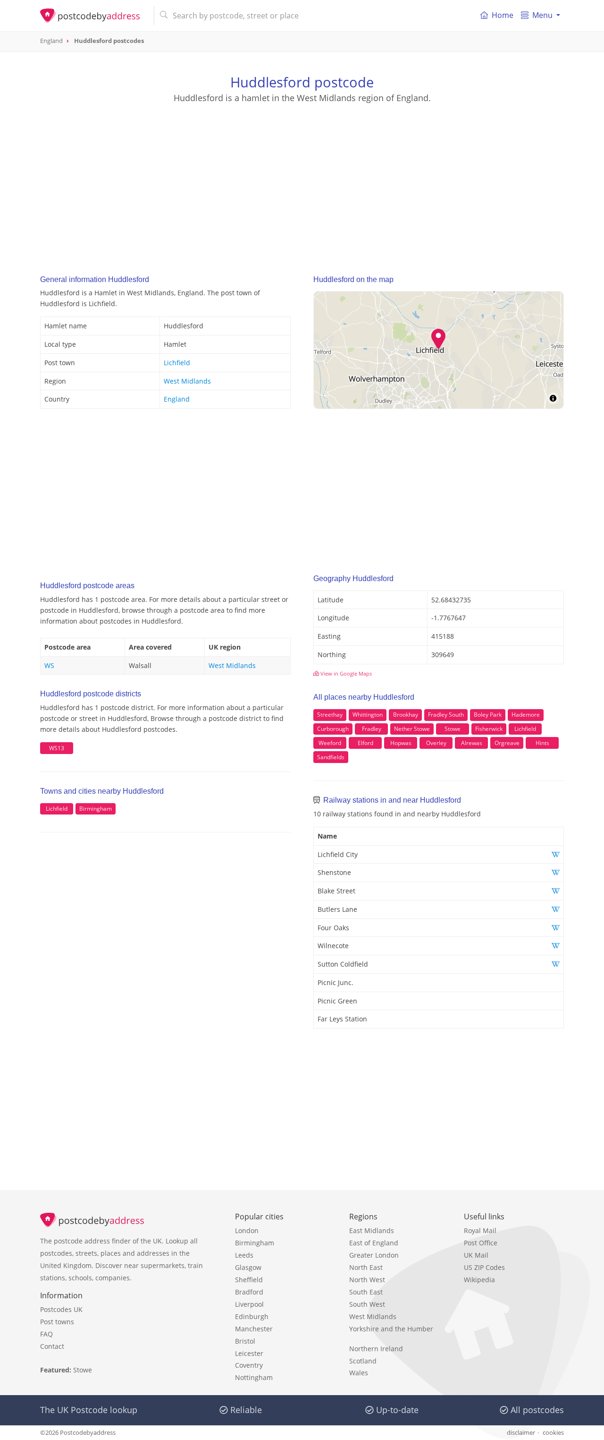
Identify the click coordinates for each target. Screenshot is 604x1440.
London (247, 1230)
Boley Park (488, 715)
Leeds (244, 1255)
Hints (542, 743)
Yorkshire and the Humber (391, 1328)
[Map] (438, 350)
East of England (373, 1242)
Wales (358, 1372)
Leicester (249, 1353)
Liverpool (249, 1304)
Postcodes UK (61, 1309)
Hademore (526, 715)
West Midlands (187, 381)
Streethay (330, 715)
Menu (542, 15)
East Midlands (371, 1230)
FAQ (46, 1333)
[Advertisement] (302, 180)
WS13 (56, 748)
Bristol (245, 1341)
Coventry (249, 1365)
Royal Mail (480, 1230)
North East (366, 1267)
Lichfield (177, 362)
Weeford (330, 743)
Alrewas (471, 743)
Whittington (367, 715)
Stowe (453, 729)
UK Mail (476, 1255)
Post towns (57, 1321)
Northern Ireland (376, 1348)
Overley (436, 743)
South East (366, 1291)
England (177, 398)
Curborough (333, 729)
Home (502, 15)
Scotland (363, 1360)
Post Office (480, 1242)
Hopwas (400, 743)
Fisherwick (489, 729)
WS (49, 665)
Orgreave (507, 743)
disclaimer (521, 1432)
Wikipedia (479, 1279)
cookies (553, 1432)
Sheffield (249, 1279)
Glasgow (248, 1267)
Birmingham (95, 809)
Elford (365, 743)
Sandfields (330, 757)
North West (367, 1279)
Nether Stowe (412, 729)
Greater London (374, 1255)
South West (367, 1304)
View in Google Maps (345, 673)
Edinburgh (251, 1316)
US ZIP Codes (484, 1267)
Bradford (249, 1291)
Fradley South (446, 715)
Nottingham (254, 1377)
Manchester (254, 1328)
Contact (52, 1346)
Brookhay (405, 715)
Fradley (371, 729)
